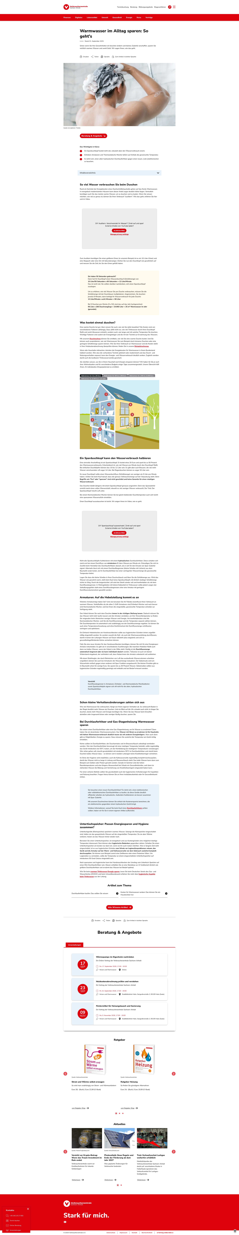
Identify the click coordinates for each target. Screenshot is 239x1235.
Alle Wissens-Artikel (118, 907)
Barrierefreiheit (147, 1233)
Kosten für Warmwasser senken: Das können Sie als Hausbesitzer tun (140, 893)
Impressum (123, 1233)
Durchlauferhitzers (134, 808)
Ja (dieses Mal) (119, 230)
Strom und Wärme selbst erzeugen (88, 1082)
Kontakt (134, 1233)
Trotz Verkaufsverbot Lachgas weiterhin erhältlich (151, 1156)
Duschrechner (95, 339)
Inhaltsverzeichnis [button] (88, 172)
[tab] (116, 1113)
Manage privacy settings (119, 234)
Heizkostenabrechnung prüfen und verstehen (117, 981)
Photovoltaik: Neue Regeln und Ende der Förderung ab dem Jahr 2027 (118, 1157)
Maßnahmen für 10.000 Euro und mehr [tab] (93, 378)
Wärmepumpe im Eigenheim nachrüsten (115, 957)
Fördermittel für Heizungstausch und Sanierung (118, 1006)
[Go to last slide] (65, 1074)
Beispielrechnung (142, 346)
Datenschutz (111, 1233)
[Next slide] (174, 1074)
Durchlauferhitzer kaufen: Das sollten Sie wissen (90, 893)
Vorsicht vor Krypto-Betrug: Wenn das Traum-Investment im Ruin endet (87, 1157)
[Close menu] (28, 1209)
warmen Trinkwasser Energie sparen (105, 871)
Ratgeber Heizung (129, 1082)
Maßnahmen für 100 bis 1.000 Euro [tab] (115, 375)
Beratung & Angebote (92, 136)
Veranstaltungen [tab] (74, 945)
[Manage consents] (235, 1231)
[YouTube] (65, 1222)
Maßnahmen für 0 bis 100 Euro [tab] (91, 375)
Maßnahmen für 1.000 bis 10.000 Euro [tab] (141, 375)
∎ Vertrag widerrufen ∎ (165, 1233)
